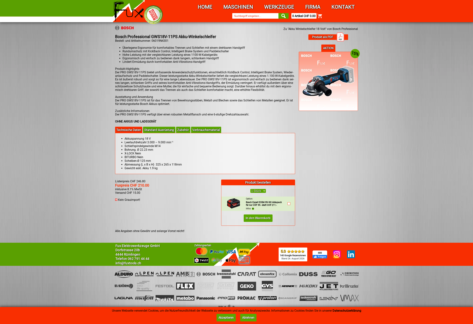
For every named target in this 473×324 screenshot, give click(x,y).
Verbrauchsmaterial (206, 130)
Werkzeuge (279, 7)
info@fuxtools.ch (128, 263)
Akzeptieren (226, 317)
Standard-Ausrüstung (159, 130)
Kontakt (343, 7)
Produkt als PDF (322, 37)
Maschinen (238, 7)
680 (320, 253)
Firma (312, 7)
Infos (249, 208)
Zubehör (183, 130)
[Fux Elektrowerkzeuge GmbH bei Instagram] (337, 254)
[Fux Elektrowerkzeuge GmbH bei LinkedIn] (351, 254)
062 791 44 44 (138, 259)
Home (205, 7)
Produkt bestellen (258, 182)
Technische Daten (128, 130)
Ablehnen (248, 317)
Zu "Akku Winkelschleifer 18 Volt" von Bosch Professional (320, 29)
